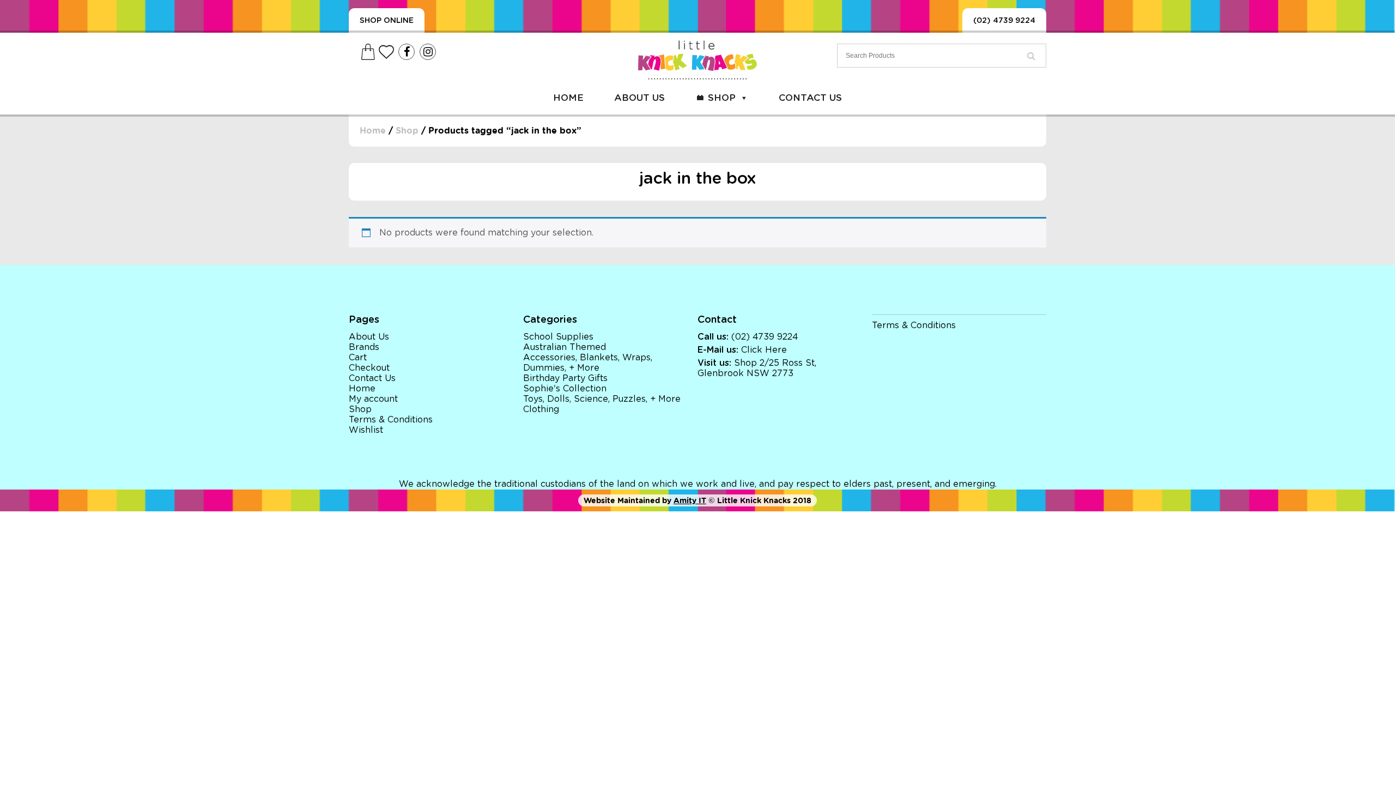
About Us (639, 97)
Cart (358, 357)
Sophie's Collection (564, 388)
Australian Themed (564, 347)
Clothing (541, 409)
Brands (364, 347)
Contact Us (810, 97)
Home (568, 97)
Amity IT (690, 500)
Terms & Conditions (391, 419)
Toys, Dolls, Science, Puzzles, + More (602, 399)
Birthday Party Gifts (565, 378)
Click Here (764, 350)
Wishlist (366, 430)
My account (373, 399)
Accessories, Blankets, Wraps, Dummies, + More (587, 362)
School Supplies (558, 337)
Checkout (369, 368)
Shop (722, 97)
